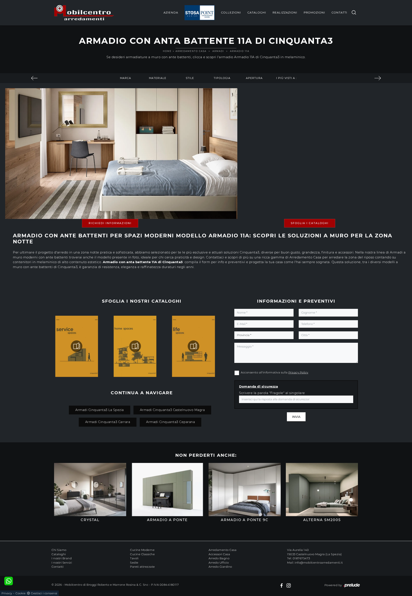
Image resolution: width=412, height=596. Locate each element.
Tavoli (134, 558)
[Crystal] (90, 489)
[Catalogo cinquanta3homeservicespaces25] (135, 346)
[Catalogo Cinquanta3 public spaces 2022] (76, 346)
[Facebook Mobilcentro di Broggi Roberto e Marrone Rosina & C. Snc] (282, 585)
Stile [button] (190, 78)
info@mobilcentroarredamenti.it (319, 562)
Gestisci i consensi (44, 593)
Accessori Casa (219, 554)
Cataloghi (256, 12)
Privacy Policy (298, 372)
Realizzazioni (285, 12)
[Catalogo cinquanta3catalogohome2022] (193, 346)
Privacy (7, 593)
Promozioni (314, 12)
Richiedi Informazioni (110, 223)
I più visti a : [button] (286, 78)
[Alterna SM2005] (322, 489)
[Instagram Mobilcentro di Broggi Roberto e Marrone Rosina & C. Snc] (289, 585)
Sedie (134, 562)
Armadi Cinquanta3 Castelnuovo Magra (172, 410)
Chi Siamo (59, 550)
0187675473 (301, 558)
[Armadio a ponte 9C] (245, 489)
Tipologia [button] (222, 78)
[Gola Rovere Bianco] (34, 78)
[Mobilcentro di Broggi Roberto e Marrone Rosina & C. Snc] (84, 12)
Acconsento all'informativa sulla (274, 372)
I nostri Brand (62, 558)
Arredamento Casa (191, 51)
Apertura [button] (254, 78)
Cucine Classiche (142, 554)
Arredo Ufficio (219, 562)
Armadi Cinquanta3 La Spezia (99, 410)
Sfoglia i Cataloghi (310, 223)
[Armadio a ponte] (167, 489)
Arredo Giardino (220, 566)
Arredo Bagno (219, 558)
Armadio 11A (239, 51)
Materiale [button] (157, 78)
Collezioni (231, 12)
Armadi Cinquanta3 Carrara (107, 422)
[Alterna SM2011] (377, 78)
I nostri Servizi (62, 562)
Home (167, 51)
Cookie (20, 593)
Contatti (339, 12)
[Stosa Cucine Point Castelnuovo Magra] (199, 12)
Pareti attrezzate (142, 566)
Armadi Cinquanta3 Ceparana (170, 422)
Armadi (218, 51)
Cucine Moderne (142, 550)
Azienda (171, 12)
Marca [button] (125, 78)
